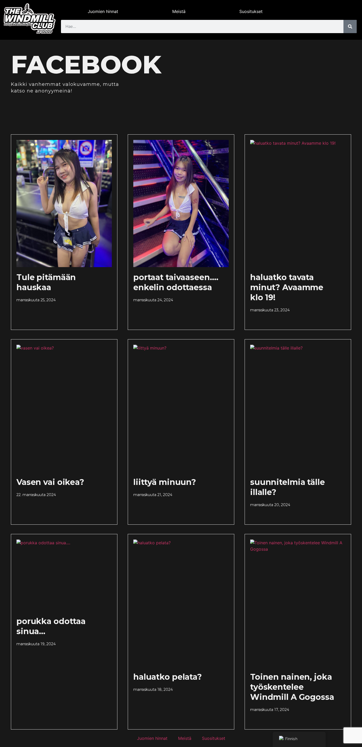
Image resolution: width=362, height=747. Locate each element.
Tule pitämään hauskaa (46, 282)
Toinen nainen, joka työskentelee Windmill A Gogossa (292, 687)
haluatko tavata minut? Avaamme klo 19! (286, 287)
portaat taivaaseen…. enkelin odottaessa (175, 282)
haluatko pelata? (167, 677)
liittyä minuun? (164, 482)
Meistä (179, 11)
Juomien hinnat (103, 11)
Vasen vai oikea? (50, 482)
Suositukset (251, 11)
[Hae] (350, 26)
